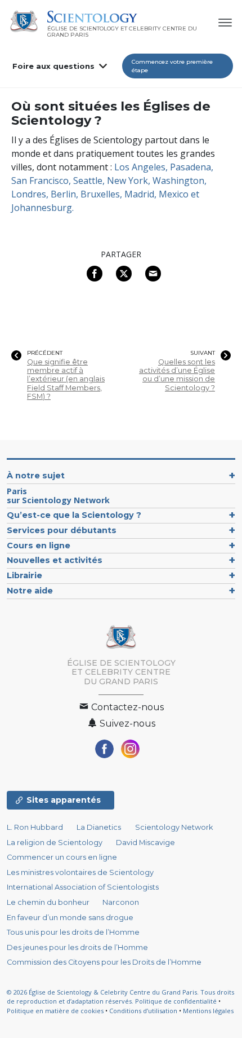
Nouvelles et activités (54, 560)
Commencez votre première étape (172, 66)
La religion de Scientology (54, 842)
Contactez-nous (126, 707)
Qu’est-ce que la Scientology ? (74, 515)
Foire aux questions (53, 66)
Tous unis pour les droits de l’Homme (73, 932)
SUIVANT (202, 353)
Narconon (120, 902)
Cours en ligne (38, 545)
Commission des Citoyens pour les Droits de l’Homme (104, 962)
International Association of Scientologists (83, 887)
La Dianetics (99, 827)
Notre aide (30, 591)
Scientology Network (174, 827)
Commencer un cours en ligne (62, 857)
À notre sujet (36, 475)
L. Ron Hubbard (35, 827)
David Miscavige (145, 842)
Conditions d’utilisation (143, 1010)
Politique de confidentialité (176, 1001)
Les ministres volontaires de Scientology (80, 872)
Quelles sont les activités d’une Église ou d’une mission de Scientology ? (177, 375)
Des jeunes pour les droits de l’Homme (77, 947)
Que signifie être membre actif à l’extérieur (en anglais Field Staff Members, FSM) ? (66, 379)
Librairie (24, 575)
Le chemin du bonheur (49, 902)
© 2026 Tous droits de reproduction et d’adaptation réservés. (120, 997)
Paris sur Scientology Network (58, 495)
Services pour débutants (61, 530)
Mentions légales (208, 1010)
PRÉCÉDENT (44, 353)
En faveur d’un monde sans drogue (70, 917)
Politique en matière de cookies (55, 1010)
